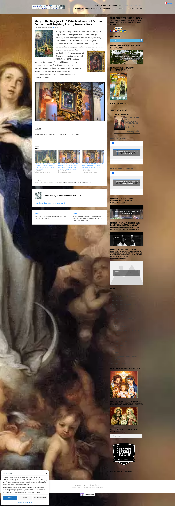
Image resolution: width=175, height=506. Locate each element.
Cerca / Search (118, 8)
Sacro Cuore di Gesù (119, 322)
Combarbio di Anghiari (48, 182)
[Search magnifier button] (141, 40)
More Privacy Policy (121, 341)
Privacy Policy (28, 502)
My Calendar (116, 349)
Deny (25, 498)
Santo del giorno (121, 114)
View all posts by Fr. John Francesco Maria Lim (50, 203)
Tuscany (91, 182)
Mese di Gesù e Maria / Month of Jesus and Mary (92, 8)
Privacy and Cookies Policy (121, 338)
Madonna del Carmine (63, 182)
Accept (9, 498)
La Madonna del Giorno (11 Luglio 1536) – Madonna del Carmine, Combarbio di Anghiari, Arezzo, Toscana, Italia (45, 166)
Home (96, 6)
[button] (46, 473)
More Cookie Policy (121, 345)
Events (117, 353)
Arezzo (40, 182)
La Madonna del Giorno (122, 168)
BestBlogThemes (86, 487)
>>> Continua (135, 130)
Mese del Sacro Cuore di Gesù (122, 318)
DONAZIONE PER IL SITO (135, 8)
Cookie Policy (20, 502)
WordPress (100, 487)
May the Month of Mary (120, 314)
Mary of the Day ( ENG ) (133, 6)
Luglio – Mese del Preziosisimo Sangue (125, 330)
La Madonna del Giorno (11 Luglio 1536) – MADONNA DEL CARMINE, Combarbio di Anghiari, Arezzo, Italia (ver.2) (92, 166)
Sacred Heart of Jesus (119, 326)
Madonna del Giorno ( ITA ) (111, 6)
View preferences (40, 498)
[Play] (70, 101)
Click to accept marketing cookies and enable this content (126, 57)
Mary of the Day (44, 181)
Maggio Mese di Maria (119, 310)
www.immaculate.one (93, 485)
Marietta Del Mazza (74, 182)
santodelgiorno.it (133, 132)
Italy (56, 182)
